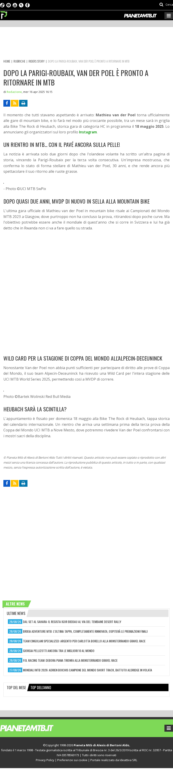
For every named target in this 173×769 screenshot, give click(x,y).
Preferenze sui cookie (72, 760)
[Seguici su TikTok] (2, 5)
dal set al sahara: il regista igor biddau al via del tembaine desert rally (72, 621)
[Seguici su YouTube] (15, 5)
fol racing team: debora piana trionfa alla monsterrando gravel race (70, 660)
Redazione (14, 92)
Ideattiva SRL (128, 760)
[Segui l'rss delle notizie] (14, 103)
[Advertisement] (85, 44)
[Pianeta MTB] (35, 728)
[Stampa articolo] (23, 103)
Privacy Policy (45, 760)
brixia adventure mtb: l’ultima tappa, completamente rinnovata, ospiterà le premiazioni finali (85, 631)
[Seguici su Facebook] (27, 5)
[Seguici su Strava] (21, 5)
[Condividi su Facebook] (6, 103)
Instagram (88, 132)
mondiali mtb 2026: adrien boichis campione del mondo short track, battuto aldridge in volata (87, 670)
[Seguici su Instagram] (8, 5)
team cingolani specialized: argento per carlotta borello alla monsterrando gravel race (84, 641)
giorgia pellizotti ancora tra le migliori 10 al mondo (58, 650)
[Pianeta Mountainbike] (4, 14)
